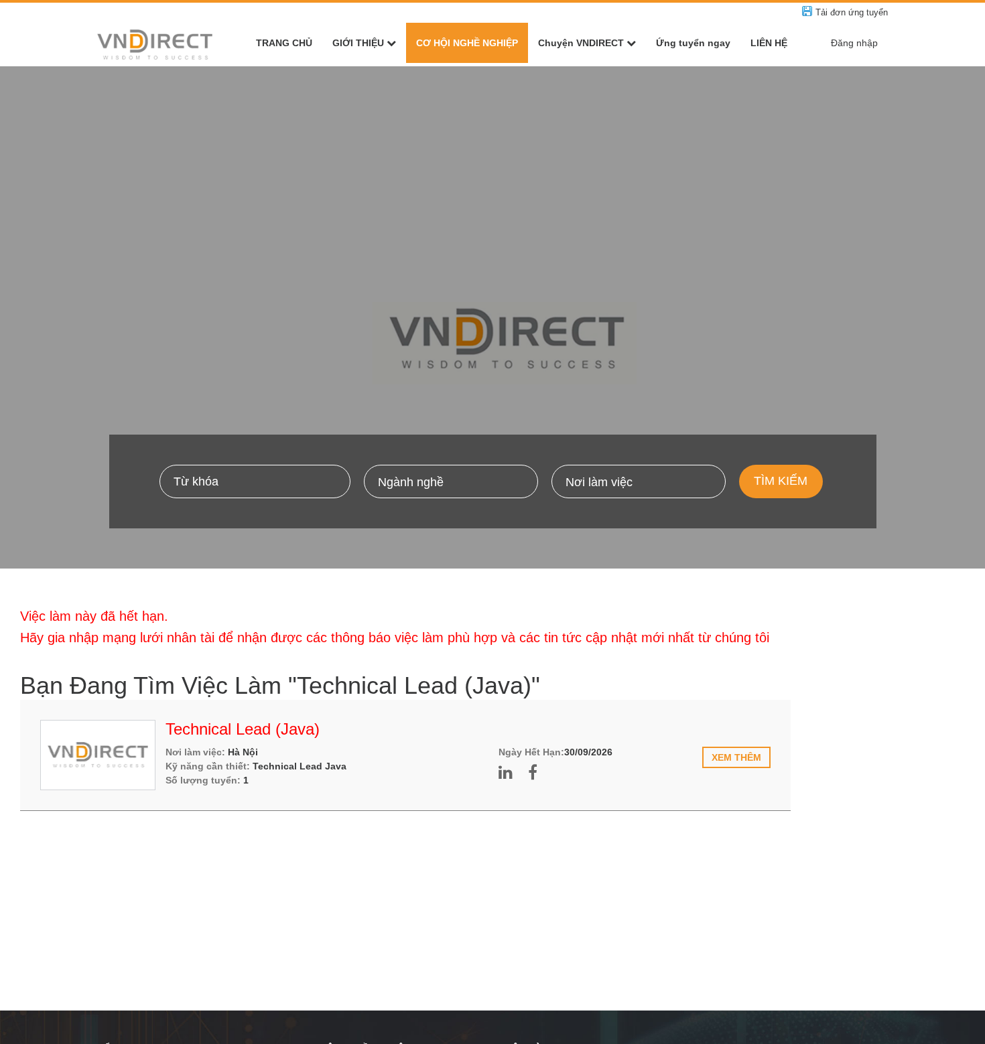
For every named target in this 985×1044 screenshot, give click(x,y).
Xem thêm (736, 757)
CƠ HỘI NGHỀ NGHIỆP (467, 43)
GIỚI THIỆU (358, 43)
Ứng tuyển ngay (693, 43)
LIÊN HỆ (768, 43)
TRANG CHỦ (284, 43)
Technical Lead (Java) (243, 729)
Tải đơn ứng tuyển (851, 12)
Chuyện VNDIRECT (581, 43)
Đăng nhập (854, 43)
